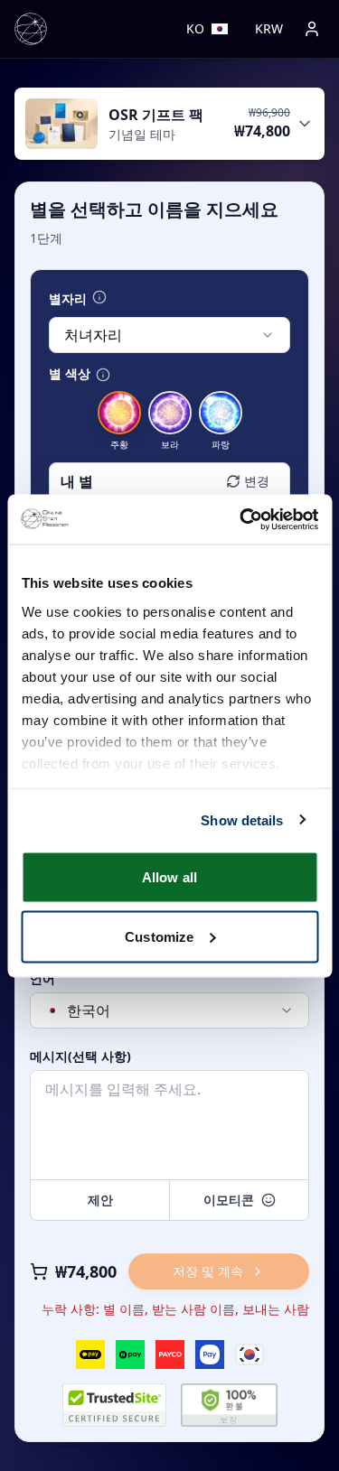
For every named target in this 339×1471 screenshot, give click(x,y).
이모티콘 (228, 1199)
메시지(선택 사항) (80, 1056)
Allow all (169, 877)
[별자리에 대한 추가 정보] (99, 297)
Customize (159, 936)
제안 (100, 1199)
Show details (242, 819)
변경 (256, 480)
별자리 (68, 299)
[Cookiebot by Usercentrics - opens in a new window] (241, 519)
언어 (42, 979)
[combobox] (169, 335)
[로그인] (312, 29)
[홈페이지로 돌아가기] (30, 29)
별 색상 (69, 374)
